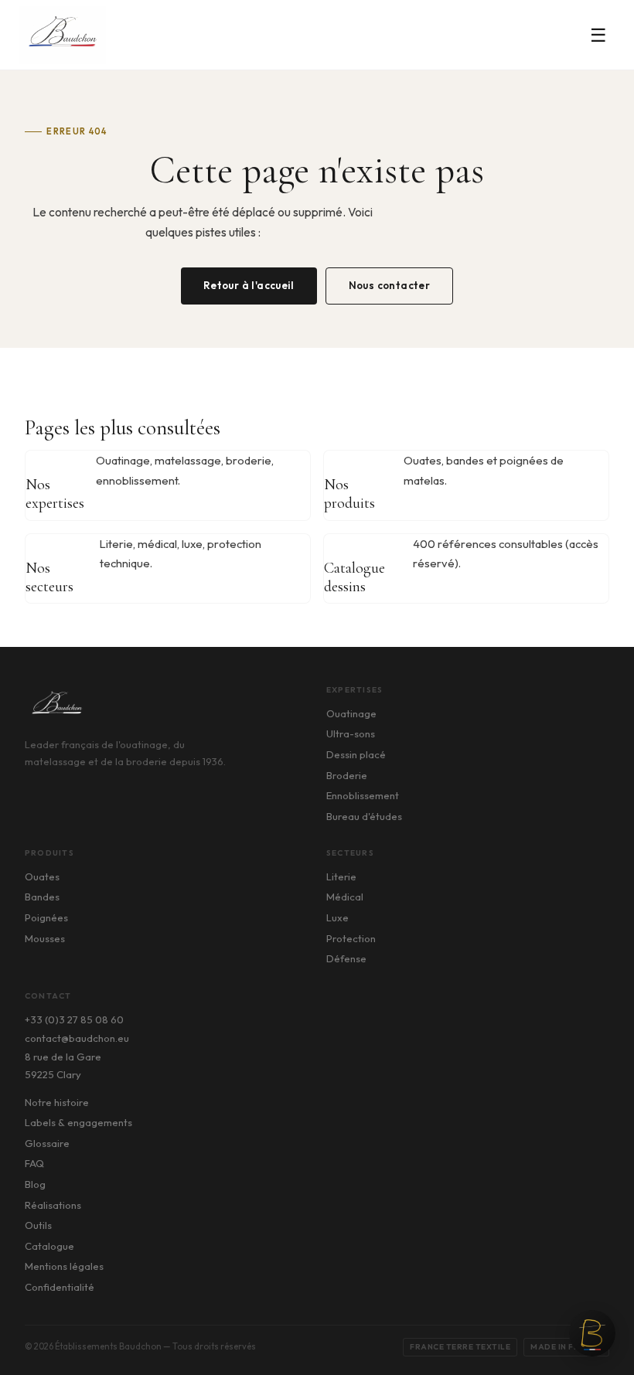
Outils (38, 1225)
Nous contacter (390, 285)
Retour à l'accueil (249, 285)
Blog (35, 1184)
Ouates (42, 876)
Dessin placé (356, 754)
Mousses (45, 938)
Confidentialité (59, 1287)
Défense (346, 958)
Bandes (42, 896)
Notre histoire (57, 1102)
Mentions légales (64, 1266)
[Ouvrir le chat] (592, 1333)
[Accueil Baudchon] (62, 35)
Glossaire (47, 1143)
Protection (351, 938)
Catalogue (49, 1246)
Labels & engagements (78, 1122)
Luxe (337, 917)
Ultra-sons (350, 733)
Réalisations (53, 1205)
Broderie (346, 775)
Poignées (46, 917)
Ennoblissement (362, 795)
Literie (341, 876)
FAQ (34, 1163)
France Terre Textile (460, 1347)
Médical (344, 896)
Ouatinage (351, 713)
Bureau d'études (364, 816)
